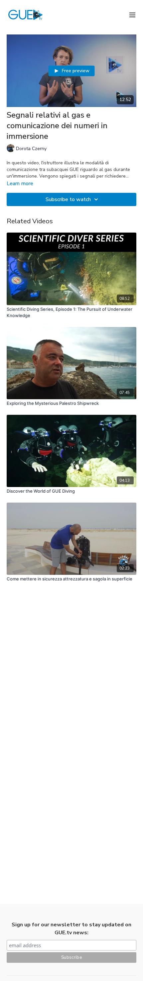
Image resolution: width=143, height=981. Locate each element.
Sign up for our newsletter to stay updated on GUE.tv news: (71, 928)
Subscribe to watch (68, 199)
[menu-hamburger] (132, 14)
